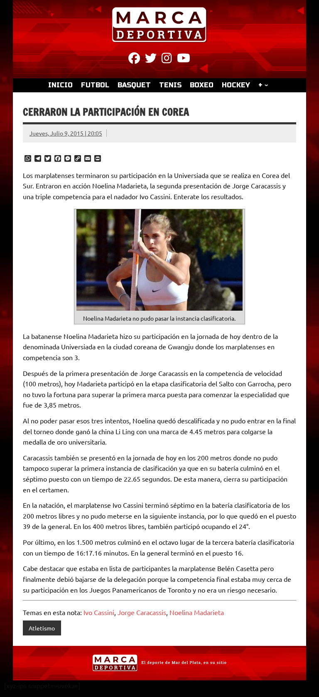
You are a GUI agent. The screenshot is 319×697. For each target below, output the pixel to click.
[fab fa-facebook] (134, 59)
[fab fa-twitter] (151, 59)
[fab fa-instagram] (167, 59)
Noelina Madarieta (196, 612)
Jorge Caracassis (142, 612)
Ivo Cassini (98, 612)
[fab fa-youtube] (183, 59)
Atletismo (42, 628)
